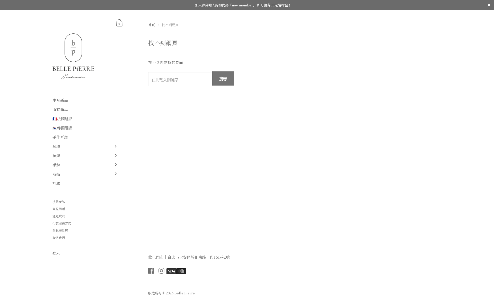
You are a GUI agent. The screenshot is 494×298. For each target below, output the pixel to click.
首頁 (151, 24)
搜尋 (223, 78)
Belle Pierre (184, 293)
